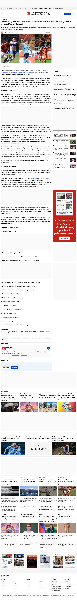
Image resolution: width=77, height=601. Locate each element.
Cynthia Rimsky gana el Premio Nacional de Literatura (28, 517)
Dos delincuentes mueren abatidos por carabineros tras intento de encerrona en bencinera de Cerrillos (63, 77)
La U (10, 338)
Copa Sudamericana (30, 337)
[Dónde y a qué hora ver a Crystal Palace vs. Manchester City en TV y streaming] (13, 448)
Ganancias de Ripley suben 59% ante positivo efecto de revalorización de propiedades (28, 500)
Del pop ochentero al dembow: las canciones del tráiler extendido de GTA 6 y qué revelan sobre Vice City (48, 500)
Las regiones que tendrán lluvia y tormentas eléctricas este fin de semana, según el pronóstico (46, 508)
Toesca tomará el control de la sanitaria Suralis (27, 507)
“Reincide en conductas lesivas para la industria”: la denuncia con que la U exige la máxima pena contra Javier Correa (62, 147)
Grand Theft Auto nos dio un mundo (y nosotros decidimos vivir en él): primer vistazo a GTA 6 (29, 396)
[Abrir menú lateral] (2, 14)
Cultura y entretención (26, 514)
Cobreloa (36, 337)
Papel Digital (55, 8)
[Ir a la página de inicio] (38, 14)
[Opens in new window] (32, 568)
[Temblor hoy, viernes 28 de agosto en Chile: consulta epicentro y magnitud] (38, 448)
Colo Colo (7, 338)
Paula (59, 514)
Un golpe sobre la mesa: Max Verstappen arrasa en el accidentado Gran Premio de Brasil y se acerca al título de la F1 (25, 332)
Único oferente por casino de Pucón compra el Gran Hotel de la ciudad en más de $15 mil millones (28, 482)
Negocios (15, 8)
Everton (22, 338)
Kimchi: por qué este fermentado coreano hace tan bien (65, 536)
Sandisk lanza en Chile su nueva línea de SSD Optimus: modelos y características (9, 537)
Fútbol (7, 337)
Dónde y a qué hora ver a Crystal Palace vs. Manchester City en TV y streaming (12, 438)
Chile (2, 477)
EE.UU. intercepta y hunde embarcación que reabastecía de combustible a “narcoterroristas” (64, 108)
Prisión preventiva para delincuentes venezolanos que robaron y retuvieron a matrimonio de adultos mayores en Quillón (65, 96)
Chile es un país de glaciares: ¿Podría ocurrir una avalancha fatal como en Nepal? (47, 481)
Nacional (10, 8)
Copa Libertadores (22, 337)
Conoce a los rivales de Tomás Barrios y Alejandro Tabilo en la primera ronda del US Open (67, 500)
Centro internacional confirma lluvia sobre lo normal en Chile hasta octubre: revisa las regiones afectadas (9, 397)
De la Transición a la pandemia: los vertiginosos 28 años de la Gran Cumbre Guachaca (28, 537)
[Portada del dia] (64, 214)
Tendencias (42, 477)
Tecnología (21, 8)
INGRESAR (74, 13)
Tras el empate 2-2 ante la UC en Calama (39, 178)
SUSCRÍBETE (64, 238)
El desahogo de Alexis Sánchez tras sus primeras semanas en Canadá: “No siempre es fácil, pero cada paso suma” (62, 160)
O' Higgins (41, 337)
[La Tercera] (6, 568)
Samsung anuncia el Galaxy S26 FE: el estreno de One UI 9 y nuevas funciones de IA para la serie (66, 396)
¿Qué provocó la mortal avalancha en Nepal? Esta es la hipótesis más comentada (47, 395)
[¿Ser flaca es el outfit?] (67, 528)
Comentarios (10, 66)
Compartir (4, 66)
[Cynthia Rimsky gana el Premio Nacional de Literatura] (29, 528)
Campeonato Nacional (13, 337)
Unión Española (17, 338)
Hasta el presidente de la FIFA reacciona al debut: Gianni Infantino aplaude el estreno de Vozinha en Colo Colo (61, 136)
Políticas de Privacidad (24, 355)
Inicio (2, 8)
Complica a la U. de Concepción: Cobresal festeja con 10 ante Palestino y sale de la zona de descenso (66, 482)
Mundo (31, 8)
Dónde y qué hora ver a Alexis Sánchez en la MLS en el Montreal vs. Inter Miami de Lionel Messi (62, 166)
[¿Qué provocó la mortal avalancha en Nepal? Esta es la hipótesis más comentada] (48, 407)
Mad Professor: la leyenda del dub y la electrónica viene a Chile (28, 543)
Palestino (34, 338)
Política (6, 8)
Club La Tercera (47, 8)
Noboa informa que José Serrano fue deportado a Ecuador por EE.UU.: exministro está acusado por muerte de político (64, 102)
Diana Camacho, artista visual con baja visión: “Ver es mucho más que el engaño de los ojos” (67, 544)
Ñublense (45, 338)
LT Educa (61, 8)
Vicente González (9, 32)
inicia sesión (6, 367)
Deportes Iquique (28, 338)
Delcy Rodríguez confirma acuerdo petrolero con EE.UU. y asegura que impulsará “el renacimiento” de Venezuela (64, 83)
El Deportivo (26, 8)
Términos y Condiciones (15, 355)
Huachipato (45, 337)
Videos (35, 8)
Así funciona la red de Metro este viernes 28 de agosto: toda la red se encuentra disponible (62, 438)
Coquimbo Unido (39, 338)
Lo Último (41, 8)
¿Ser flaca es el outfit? (64, 516)
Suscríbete (15, 367)
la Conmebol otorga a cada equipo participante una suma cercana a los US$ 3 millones (26, 129)
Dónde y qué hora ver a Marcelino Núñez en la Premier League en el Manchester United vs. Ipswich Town (66, 508)
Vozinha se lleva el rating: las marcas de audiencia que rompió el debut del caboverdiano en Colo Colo (62, 142)
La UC (13, 338)
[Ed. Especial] (44, 568)
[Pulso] (19, 568)
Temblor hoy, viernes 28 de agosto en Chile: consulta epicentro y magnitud (37, 437)
